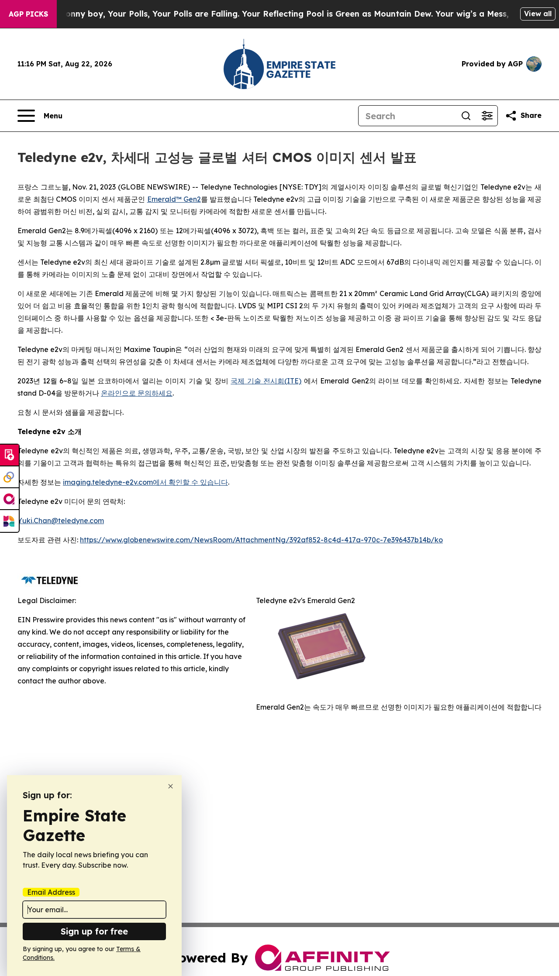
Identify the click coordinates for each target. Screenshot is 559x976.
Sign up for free (94, 931)
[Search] (465, 116)
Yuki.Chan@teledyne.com (60, 520)
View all (538, 13)
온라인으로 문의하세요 (137, 393)
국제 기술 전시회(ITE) (266, 380)
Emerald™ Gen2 (174, 199)
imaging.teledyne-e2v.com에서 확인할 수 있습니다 (145, 482)
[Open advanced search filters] (486, 116)
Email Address (51, 892)
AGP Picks (28, 14)
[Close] (170, 786)
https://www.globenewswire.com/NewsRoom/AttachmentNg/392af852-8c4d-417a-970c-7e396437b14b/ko (261, 539)
